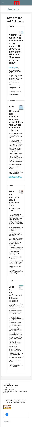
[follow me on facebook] (7, 415)
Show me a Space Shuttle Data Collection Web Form (15, 177)
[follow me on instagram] (7, 423)
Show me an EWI (13, 67)
